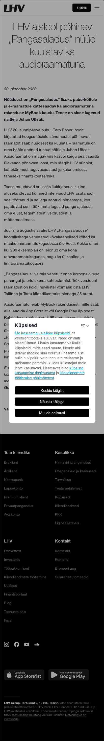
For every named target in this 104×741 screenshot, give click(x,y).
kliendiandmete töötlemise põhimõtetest (50, 375)
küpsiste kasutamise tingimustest (49, 370)
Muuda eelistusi (52, 412)
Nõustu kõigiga (52, 401)
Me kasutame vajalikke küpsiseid (42, 332)
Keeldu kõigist (52, 390)
